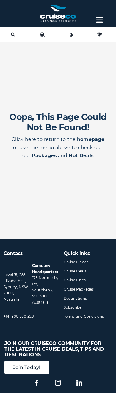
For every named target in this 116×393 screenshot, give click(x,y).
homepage (90, 139)
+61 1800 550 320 (19, 316)
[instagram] (58, 383)
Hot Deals (81, 155)
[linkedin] (79, 383)
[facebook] (37, 383)
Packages (44, 155)
